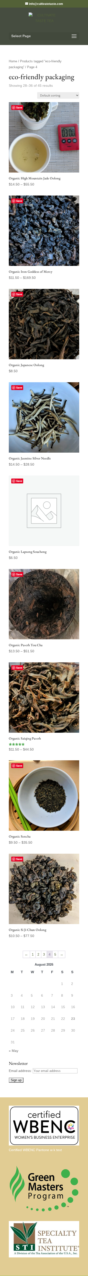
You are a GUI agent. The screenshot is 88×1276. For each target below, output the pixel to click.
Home (13, 61)
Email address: (21, 1071)
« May (13, 1051)
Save (19, 107)
